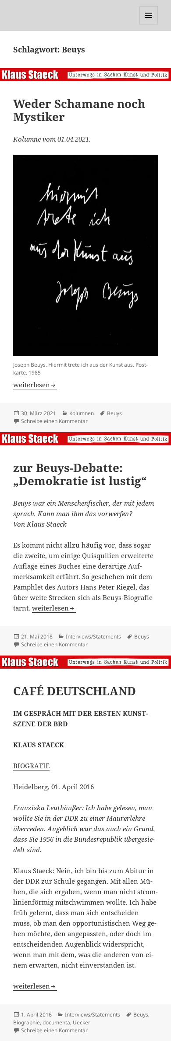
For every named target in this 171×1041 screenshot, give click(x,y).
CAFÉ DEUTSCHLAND (74, 691)
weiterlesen (35, 384)
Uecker (81, 1022)
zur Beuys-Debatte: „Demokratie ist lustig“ (80, 474)
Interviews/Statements (93, 636)
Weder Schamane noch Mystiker (79, 110)
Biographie (26, 1022)
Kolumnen (81, 413)
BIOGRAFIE (31, 765)
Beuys (114, 413)
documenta (56, 1022)
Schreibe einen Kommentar (54, 421)
